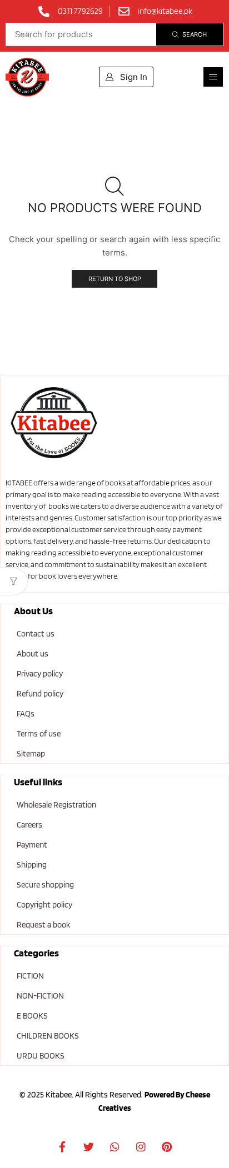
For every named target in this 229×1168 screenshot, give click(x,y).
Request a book (43, 925)
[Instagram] (140, 1146)
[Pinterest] (166, 1146)
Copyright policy (44, 905)
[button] (213, 77)
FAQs (25, 714)
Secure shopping (45, 885)
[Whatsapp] (114, 1146)
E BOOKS (32, 1016)
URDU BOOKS (40, 1056)
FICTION (30, 976)
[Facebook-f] (62, 1146)
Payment (32, 845)
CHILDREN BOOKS (48, 1036)
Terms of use (39, 734)
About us (32, 654)
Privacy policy (40, 674)
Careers (29, 825)
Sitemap (31, 754)
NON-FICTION (40, 996)
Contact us (35, 634)
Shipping (32, 865)
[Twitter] (88, 1146)
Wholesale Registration (56, 805)
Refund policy (40, 694)
